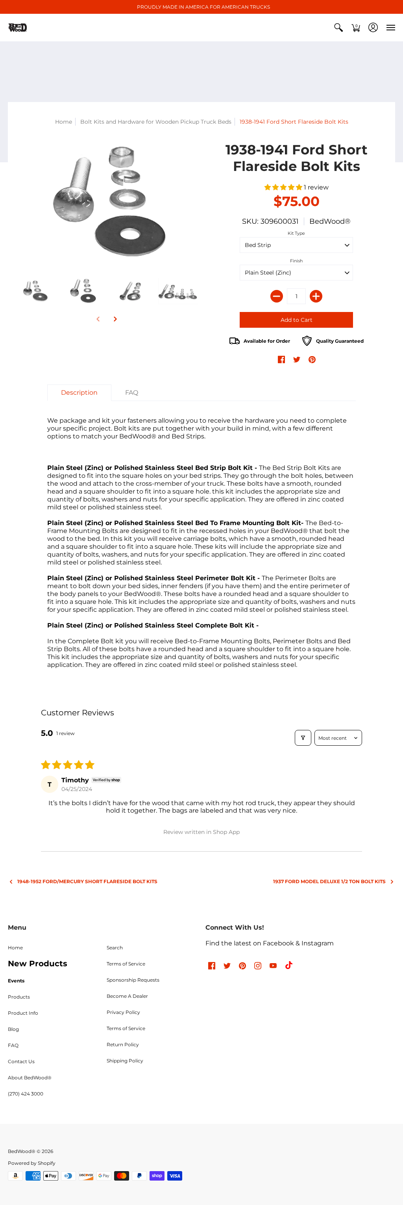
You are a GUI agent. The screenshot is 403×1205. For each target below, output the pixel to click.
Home (63, 121)
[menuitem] (338, 27)
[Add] (316, 296)
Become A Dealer (127, 996)
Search (115, 948)
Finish (296, 261)
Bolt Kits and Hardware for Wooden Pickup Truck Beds (155, 121)
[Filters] (303, 738)
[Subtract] (276, 296)
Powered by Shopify (31, 1163)
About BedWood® (30, 1078)
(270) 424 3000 (25, 1094)
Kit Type (296, 233)
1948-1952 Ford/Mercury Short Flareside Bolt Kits (87, 881)
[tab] (79, 392)
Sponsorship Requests (133, 980)
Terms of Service (126, 964)
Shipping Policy (125, 1061)
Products (19, 997)
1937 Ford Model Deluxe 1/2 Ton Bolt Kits (329, 881)
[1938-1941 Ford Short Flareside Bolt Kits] (107, 202)
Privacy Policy (123, 1012)
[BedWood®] (18, 27)
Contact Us (21, 1061)
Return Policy (123, 1044)
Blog (13, 1029)
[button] (338, 27)
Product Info (23, 1013)
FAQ (13, 1045)
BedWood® (330, 221)
